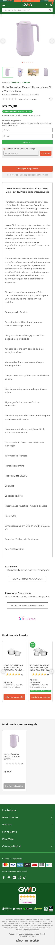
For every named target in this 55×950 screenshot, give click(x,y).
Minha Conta (9, 831)
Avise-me (27, 142)
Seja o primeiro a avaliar (27, 579)
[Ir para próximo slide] (52, 41)
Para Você (8, 839)
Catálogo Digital (11, 846)
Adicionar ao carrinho (14, 697)
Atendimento (10, 817)
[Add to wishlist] (51, 99)
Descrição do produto (27, 168)
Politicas (7, 824)
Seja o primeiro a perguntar (27, 605)
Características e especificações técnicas (27, 175)
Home (5, 83)
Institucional (9, 810)
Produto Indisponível (14, 786)
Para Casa (15, 83)
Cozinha (26, 83)
